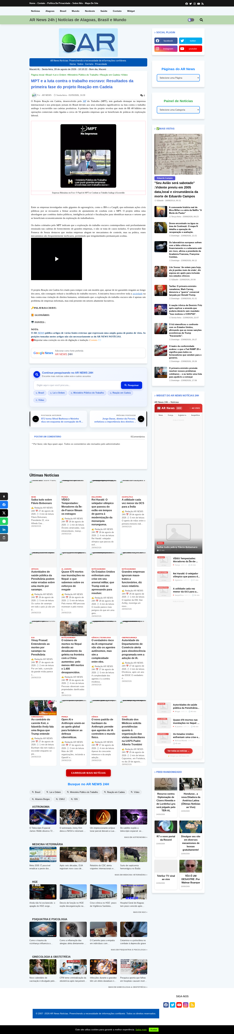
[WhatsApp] (4, 521)
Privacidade (101, 64)
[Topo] (4, 496)
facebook (168, 40)
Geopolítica (195, 415)
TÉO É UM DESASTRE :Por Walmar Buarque (190, 879)
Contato (41, 3)
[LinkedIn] (4, 529)
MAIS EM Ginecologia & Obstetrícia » (127, 987)
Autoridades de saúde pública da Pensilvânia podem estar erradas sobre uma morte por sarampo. (185, 706)
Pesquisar (133, 385)
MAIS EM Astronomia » (135, 837)
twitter (193, 40)
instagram (168, 48)
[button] (201, 20)
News (161, 415)
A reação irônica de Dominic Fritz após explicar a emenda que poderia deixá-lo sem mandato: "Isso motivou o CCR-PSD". (185, 309)
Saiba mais (141, 1029)
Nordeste (90, 11)
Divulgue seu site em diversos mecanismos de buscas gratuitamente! (190, 843)
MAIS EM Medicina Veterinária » (131, 875)
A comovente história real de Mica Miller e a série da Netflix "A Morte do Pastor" (185, 210)
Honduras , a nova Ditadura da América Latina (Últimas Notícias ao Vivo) (190, 800)
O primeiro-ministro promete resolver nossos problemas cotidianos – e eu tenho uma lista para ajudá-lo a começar (185, 372)
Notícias (35, 11)
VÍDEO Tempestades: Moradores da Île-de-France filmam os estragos (184, 560)
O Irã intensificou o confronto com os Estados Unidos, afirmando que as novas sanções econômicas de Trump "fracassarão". (185, 330)
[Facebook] (4, 504)
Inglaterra (182, 415)
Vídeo (125, 74)
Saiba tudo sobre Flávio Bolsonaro (177, 547)
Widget (131, 11)
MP (84, 101)
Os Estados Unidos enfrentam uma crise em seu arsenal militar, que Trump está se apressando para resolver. (186, 735)
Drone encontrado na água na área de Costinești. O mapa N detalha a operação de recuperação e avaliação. (183, 227)
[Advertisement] (178, 469)
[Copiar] (4, 538)
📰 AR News (169, 408)
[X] (4, 513)
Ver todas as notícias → (178, 750)
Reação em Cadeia (110, 74)
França (170, 415)
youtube (193, 48)
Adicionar (88, 353)
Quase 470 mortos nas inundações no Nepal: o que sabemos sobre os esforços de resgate (186, 721)
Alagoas (50, 11)
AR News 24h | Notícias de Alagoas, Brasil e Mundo (77, 19)
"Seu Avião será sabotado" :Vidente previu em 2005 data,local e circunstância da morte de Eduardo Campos (176, 189)
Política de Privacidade (58, 3)
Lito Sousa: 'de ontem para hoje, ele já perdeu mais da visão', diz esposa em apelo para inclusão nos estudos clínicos (185, 271)
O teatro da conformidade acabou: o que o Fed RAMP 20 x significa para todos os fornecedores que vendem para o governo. (185, 352)
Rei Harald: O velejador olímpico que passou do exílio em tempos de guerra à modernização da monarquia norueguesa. (186, 575)
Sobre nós (77, 3)
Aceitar (153, 1029)
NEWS (41, 333)
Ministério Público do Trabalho (83, 74)
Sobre (80, 64)
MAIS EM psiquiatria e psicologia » (129, 950)
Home (32, 3)
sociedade (138, 293)
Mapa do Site (91, 3)
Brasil (63, 11)
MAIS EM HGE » (140, 912)
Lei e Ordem (60, 74)
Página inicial (37, 74)
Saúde (103, 11)
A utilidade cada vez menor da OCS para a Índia (184, 590)
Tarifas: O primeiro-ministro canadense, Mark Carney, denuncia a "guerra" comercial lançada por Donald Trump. (184, 290)
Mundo (75, 11)
